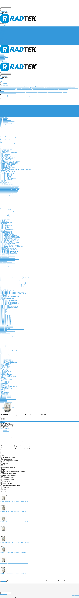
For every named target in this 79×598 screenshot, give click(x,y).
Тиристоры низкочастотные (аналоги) (8, 134)
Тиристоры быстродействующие (7, 136)
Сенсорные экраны (4, 383)
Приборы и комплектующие (48, 89)
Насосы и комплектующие (8, 89)
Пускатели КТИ (3, 313)
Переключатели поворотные (6, 179)
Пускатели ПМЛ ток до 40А (5, 318)
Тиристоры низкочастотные (6, 133)
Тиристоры (9, 86)
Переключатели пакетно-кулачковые (8, 178)
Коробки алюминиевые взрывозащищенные (9, 239)
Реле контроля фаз (4, 587)
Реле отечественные (9, 92)
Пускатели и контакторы (27, 88)
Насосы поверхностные (5, 357)
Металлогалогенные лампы (6, 288)
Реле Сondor (3, 586)
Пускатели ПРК (3, 314)
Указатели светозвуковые (5, 344)
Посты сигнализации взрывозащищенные (9, 306)
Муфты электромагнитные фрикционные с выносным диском (13, 293)
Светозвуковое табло (4, 347)
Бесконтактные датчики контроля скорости (9, 162)
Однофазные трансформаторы (6, 146)
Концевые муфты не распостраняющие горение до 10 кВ (11, 279)
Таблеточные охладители (5, 142)
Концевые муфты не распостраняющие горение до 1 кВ (11, 278)
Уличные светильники (4, 337)
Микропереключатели (47, 87)
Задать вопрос (3, 581)
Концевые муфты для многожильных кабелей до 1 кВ (11, 273)
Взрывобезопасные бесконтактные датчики (9, 163)
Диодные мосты (3, 119)
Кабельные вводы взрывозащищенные (8, 194)
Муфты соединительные (5, 333)
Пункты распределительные (6, 241)
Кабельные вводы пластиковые (6, 198)
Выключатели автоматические (6, 184)
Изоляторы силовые (4, 385)
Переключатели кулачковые (6, 174)
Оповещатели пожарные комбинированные (9, 259)
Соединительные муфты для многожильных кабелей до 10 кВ (13, 282)
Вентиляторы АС (3, 400)
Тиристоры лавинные (4, 130)
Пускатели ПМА (3, 311)
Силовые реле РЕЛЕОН (18, 96)
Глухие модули (3, 200)
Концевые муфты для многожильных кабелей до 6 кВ (11, 274)
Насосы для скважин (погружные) (7, 359)
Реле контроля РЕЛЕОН (55, 96)
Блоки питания (35, 88)
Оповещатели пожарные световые (7, 260)
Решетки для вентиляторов (6, 402)
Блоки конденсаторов (4, 270)
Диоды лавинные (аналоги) (6, 123)
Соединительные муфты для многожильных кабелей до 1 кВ (12, 281)
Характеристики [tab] (6, 431)
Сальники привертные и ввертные (7, 206)
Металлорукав (3, 332)
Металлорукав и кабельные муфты (7, 331)
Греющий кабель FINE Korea (6, 349)
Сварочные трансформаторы (6, 149)
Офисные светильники (5, 341)
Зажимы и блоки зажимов (5, 371)
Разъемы (8, 88)
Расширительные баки (5, 366)
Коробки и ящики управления (28, 87)
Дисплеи (55, 89)
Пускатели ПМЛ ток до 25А (5, 317)
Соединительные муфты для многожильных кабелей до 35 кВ (13, 283)
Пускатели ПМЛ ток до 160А (6, 322)
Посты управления (11, 87)
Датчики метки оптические (6, 166)
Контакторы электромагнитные (6, 327)
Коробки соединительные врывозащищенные (9, 236)
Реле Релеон (3, 584)
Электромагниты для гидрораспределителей (9, 303)
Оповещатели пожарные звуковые (7, 258)
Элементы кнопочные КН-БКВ (6, 254)
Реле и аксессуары (18, 87)
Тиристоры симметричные (5, 131)
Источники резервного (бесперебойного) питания (10, 264)
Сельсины (2, 299)
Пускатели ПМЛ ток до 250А (6, 323)
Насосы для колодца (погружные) (7, 360)
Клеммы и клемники (63, 88)
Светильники (20, 86)
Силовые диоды (3, 86)
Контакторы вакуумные (5, 328)
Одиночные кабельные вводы (6, 201)
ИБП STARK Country (4, 221)
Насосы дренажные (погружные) (7, 361)
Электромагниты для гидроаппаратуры (8, 302)
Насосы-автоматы (4, 358)
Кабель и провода (67, 86)
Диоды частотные (4, 125)
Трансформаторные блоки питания (7, 263)
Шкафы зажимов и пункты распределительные (10, 242)
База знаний (2, 41)
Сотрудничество (3, 43)
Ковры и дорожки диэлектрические (7, 229)
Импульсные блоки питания (6, 262)
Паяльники (2, 390)
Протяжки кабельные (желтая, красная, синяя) (9, 355)
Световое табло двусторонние (6, 346)
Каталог (2, 36)
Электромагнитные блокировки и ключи (8, 300)
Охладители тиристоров (44, 88)
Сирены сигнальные (4, 257)
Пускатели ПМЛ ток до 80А (5, 320)
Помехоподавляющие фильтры (35, 92)
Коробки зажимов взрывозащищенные (8, 235)
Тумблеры (2, 181)
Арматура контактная (4, 228)
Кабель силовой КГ (4, 352)
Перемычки (2, 230)
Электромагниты (53, 86)
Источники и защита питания (6, 222)
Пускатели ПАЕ (3, 312)
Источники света (46, 86)
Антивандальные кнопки (5, 182)
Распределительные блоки (6, 374)
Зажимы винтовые (4, 370)
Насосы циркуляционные (5, 363)
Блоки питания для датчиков (6, 266)
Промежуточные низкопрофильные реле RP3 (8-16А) (44, 99)
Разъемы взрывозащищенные (6, 158)
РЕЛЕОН (4, 93)
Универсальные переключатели (7, 173)
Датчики (50, 88)
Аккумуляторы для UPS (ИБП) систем (7, 209)
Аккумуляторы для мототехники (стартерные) (9, 213)
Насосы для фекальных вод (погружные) (8, 362)
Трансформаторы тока (5, 145)
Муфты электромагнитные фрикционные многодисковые (12, 292)
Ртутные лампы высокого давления (7, 290)
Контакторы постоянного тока (6, 326)
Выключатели (14, 86)
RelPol (1, 92)
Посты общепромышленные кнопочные (8, 249)
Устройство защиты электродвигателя (21, 92)
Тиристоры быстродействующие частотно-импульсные (11, 139)
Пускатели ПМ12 (3, 309)
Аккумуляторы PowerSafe (5, 216)
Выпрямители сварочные (5, 150)
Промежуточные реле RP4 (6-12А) (26, 99)
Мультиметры (3, 389)
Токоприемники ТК (4, 393)
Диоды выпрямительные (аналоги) (7, 121)
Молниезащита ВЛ (4, 223)
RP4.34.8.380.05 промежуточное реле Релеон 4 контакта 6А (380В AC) (14, 563)
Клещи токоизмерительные (6, 388)
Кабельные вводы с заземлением (7, 197)
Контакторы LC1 (3, 330)
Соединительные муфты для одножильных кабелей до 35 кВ (12, 286)
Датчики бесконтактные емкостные (7, 164)
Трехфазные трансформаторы (6, 147)
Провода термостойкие (5, 354)
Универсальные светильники (6, 338)
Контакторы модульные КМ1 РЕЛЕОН (42, 96)
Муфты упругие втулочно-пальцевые (7, 298)
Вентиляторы (40, 86)
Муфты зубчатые (3, 297)
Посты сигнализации (38, 87)
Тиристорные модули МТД (5, 129)
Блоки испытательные (5, 269)
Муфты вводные (3, 334)
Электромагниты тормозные (6, 304)
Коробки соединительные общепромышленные (10, 237)
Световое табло (3, 345)
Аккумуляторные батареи (19, 89)
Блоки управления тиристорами (7, 138)
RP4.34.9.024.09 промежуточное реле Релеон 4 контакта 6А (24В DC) (14, 511)
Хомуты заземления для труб (6, 232)
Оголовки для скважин (5, 364)
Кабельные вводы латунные (6, 195)
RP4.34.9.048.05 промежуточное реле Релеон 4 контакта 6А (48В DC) (14, 521)
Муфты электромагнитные (62, 89)
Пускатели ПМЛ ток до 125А (6, 321)
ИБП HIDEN (2, 220)
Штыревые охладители (5, 141)
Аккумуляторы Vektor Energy (6, 217)
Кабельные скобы (4, 335)
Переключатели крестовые (6, 176)
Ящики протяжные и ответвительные (8, 243)
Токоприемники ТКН (4, 394)
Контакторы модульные (5, 325)
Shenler (7, 93)
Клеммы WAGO (3, 372)
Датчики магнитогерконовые (6, 165)
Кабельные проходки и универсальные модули (10, 199)
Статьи (1, 2)
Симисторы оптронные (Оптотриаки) (8, 137)
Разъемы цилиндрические (5, 154)
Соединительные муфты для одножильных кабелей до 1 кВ (12, 284)
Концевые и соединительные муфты (30, 86)
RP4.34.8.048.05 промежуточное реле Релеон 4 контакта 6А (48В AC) (14, 501)
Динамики (2, 377)
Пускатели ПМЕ (3, 310)
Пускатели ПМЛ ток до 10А (5, 315)
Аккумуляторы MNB (4, 215)
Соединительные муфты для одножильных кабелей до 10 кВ (12, 285)
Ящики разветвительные (5, 244)
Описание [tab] (5, 430)
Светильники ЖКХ (4, 342)
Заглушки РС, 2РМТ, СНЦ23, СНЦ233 (7, 157)
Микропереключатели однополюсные (8, 252)
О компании (2, 0)
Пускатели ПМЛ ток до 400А (6, 324)
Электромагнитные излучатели (6, 379)
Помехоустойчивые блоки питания (7, 265)
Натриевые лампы (4, 289)
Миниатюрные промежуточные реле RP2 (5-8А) (10, 99)
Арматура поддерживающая (6, 225)
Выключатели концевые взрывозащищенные (9, 189)
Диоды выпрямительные (5, 120)
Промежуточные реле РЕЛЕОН (6, 96)
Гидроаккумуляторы (4, 365)
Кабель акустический (4, 351)
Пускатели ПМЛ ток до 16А (5, 316)
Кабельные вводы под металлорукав (8, 196)
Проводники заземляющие (6, 231)
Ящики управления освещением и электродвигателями (11, 246)
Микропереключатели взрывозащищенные (9, 251)
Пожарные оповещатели (66, 87)
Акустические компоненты (36, 89)
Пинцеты (2, 391)
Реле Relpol (2, 585)
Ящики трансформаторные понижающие (8, 152)
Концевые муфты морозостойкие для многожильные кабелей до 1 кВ (14, 277)
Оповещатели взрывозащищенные (7, 256)
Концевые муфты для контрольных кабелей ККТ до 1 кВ (11, 280)
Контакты (2, 44)
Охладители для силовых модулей (7, 143)
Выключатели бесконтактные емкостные (8, 192)
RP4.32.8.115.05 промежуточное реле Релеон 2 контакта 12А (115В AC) (14, 532)
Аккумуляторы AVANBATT (5, 214)
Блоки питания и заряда (5, 271)
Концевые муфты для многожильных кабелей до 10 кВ (11, 275)
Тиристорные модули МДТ (5, 128)
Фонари (2, 343)
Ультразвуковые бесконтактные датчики (8, 171)
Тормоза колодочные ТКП (5, 396)
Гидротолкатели (3, 295)
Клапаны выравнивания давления (7, 205)
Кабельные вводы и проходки (16, 88)
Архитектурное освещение (5, 340)
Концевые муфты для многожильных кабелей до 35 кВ (11, 276)
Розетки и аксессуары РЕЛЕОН (29, 96)
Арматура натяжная (4, 227)
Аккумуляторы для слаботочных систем (8, 210)
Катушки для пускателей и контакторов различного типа (12, 329)
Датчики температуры (5, 168)
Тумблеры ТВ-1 (3, 180)
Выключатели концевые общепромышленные (9, 188)
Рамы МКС (2, 202)
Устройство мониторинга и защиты (53, 92)
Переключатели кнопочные (6, 175)
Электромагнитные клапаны (6, 301)
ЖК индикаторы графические (6, 381)
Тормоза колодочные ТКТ (5, 397)
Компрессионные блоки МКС (6, 203)
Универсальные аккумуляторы (6, 208)
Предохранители (27, 89)
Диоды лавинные (4, 122)
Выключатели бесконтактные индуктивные (9, 191)
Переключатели (55, 88)
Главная (2, 37)
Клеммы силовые (4, 373)
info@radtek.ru (3, 5)
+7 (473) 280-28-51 (3, 25)
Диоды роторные (4, 124)
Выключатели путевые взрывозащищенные (9, 187)
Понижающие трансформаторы (6, 148)
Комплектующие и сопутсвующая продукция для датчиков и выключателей (15, 169)
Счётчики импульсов (4, 170)
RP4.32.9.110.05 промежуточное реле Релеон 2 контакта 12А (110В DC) (14, 552)
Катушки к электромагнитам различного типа (9, 296)
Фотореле (2, 588)
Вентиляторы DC (3, 401)
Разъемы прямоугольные (5, 159)
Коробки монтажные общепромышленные (9, 240)
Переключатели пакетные (5, 177)
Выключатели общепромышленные (7, 185)
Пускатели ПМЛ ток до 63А (5, 319)
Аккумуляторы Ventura (5, 218)
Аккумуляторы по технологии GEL (7, 211)
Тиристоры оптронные (5, 135)
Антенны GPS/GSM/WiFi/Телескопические (8, 376)
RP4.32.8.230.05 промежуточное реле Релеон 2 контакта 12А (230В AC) (14, 542)
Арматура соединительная (5, 226)
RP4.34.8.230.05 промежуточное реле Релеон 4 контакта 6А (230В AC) (14, 573)
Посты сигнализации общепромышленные (9, 307)
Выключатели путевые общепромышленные (9, 186)
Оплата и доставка (4, 1)
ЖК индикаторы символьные (6, 382)
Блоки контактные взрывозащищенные (8, 253)
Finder (4, 92)
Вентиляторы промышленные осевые (8, 399)
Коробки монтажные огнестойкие (7, 234)
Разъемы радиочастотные (5, 156)
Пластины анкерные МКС (5, 204)
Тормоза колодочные (56, 87)
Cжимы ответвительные (5, 368)
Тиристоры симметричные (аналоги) (7, 132)
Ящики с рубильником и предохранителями (9, 245)
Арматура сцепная (4, 224)
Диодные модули (4, 118)
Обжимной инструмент (5, 353)
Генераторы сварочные (5, 151)
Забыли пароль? (3, 11)
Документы (2, 40)
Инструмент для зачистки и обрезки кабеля (9, 350)
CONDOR (44, 92)
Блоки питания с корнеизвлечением (7, 268)
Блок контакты (3, 369)
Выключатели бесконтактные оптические (9, 190)
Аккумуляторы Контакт (5, 219)
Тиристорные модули (4, 127)
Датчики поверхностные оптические (7, 167)
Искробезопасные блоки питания (7, 267)
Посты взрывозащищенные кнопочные (8, 248)
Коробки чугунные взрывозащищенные (8, 238)
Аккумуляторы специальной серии (7, 212)
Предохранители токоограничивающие (8, 386)
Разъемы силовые (4, 155)
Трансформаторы (60, 86)
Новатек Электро (12, 93)
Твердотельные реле (4, 113)
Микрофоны (3, 378)
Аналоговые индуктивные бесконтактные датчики (10, 161)
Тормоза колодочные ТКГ (5, 395)
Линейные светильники (5, 339)
